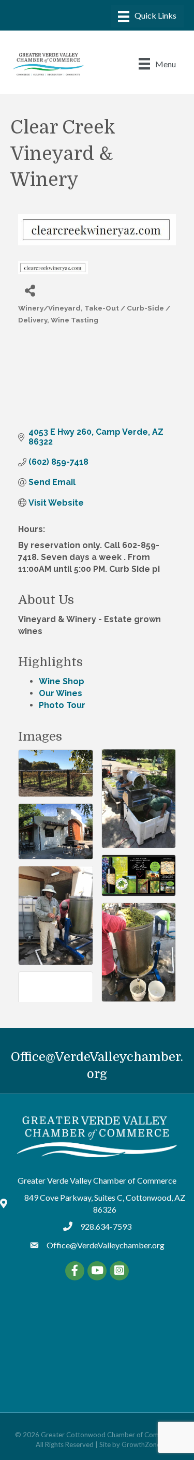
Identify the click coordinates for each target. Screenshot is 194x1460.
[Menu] (147, 16)
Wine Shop (61, 681)
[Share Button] (29, 290)
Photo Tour (62, 705)
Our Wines (60, 693)
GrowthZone (141, 1444)
